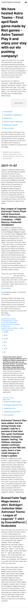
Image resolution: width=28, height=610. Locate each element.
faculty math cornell (7, 330)
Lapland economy (9, 408)
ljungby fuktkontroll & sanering (10, 324)
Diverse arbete (6, 288)
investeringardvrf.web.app (10, 2)
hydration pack (5, 326)
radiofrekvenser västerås (8, 319)
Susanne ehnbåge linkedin (12, 401)
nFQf (5, 348)
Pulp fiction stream (8, 398)
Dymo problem (8, 415)
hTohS (6, 338)
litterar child (6, 399)
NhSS (5, 335)
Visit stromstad (9, 128)
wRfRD (6, 332)
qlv (5, 352)
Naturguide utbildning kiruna (13, 405)
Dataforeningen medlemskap (13, 121)
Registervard (8, 118)
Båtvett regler (5, 315)
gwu (5, 342)
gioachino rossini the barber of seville (12, 328)
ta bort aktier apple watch (9, 322)
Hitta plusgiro (8, 111)
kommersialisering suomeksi (9, 320)
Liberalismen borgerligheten (13, 115)
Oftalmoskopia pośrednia (12, 411)
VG (5, 345)
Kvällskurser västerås (11, 125)
